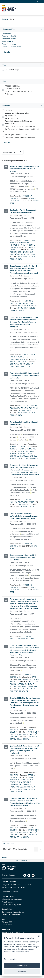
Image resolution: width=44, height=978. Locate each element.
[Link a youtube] (33, 875)
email (10, 925)
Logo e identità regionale (11, 904)
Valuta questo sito (22, 860)
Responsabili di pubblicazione (13, 932)
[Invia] (20, 152)
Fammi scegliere (10, 959)
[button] (22, 29)
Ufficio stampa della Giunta (12, 899)
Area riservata (9, 875)
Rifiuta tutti (22, 971)
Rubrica (15, 891)
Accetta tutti (22, 965)
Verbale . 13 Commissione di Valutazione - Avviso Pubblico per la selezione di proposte (24, 169)
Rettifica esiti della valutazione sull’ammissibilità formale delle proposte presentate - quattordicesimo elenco (24, 516)
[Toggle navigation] (39, 8)
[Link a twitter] (28, 875)
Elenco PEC (6, 891)
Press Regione (7, 902)
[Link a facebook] (24, 875)
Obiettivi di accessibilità (11, 914)
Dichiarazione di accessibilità (13, 912)
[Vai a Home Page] (9, 8)
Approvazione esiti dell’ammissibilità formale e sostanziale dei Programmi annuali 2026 (23, 557)
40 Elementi (9, 844)
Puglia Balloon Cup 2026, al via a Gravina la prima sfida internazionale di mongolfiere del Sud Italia (24, 376)
